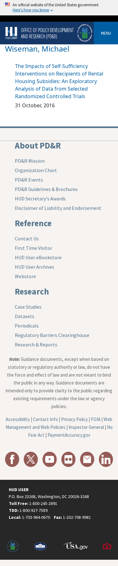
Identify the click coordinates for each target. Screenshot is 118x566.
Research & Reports (36, 344)
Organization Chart (36, 170)
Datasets (24, 316)
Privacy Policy (74, 419)
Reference (33, 223)
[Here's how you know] (59, 7)
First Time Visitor (33, 248)
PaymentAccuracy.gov (69, 435)
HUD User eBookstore (38, 257)
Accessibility (18, 419)
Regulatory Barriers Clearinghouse (52, 335)
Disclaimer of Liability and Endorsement (58, 208)
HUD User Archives (34, 267)
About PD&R (38, 145)
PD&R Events (29, 180)
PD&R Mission (30, 161)
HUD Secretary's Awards (40, 198)
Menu (106, 33)
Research (32, 291)
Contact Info (45, 419)
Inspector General (86, 427)
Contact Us (27, 238)
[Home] (49, 33)
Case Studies (28, 307)
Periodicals (27, 325)
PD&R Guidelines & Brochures (46, 189)
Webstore (25, 276)
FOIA (95, 419)
